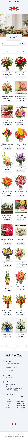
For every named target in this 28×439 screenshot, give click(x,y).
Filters (8, 51)
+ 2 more (16, 389)
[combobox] (20, 51)
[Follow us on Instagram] (12, 428)
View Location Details (18, 414)
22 (25, 346)
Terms (5, 436)
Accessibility (16, 436)
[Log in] (23, 8)
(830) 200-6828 (14, 1)
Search (24, 44)
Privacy (10, 436)
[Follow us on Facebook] (15, 428)
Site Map (22, 436)
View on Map (11, 370)
